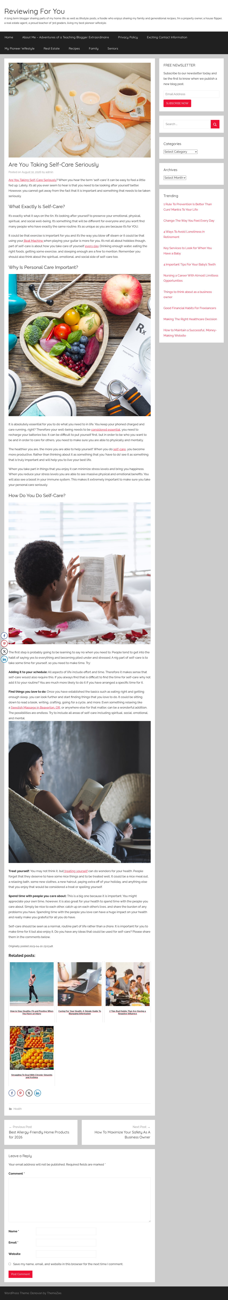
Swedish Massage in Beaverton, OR (35, 707)
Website (14, 1254)
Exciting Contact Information (167, 37)
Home (9, 37)
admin (49, 172)
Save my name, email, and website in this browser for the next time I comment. (68, 1264)
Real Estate (52, 48)
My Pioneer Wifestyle (20, 48)
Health (18, 1108)
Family (94, 48)
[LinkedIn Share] (37, 1093)
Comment (17, 1173)
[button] (4, 666)
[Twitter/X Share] (29, 1093)
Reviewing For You (34, 11)
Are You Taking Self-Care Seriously (32, 180)
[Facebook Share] (12, 1093)
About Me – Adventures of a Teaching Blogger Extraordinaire (65, 37)
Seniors (113, 48)
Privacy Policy (128, 37)
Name (14, 1231)
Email (13, 1242)
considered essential (105, 429)
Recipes (74, 48)
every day (92, 246)
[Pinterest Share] (20, 1093)
